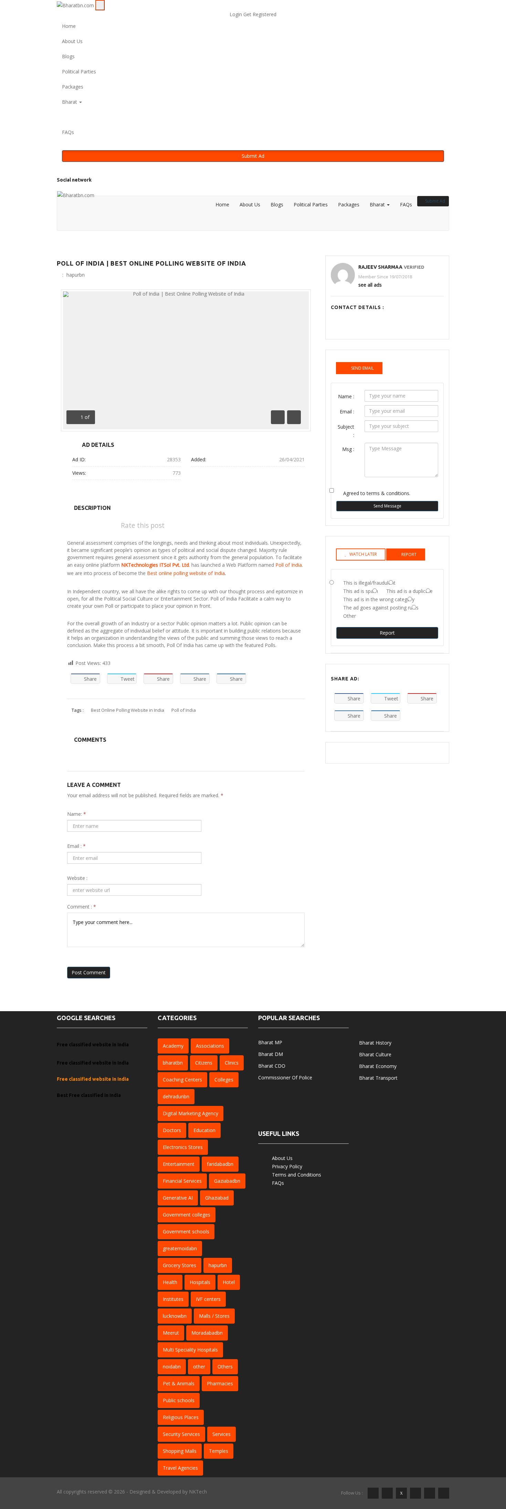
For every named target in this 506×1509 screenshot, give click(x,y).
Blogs (68, 56)
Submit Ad (253, 156)
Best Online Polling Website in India (127, 710)
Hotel (229, 1282)
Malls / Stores (214, 1316)
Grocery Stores (179, 1265)
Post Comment (89, 972)
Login (236, 14)
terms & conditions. (388, 493)
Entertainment (178, 1164)
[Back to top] (490, 1470)
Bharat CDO (271, 1066)
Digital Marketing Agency (190, 1113)
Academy (173, 1046)
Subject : (346, 430)
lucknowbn (175, 1316)
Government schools (186, 1231)
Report (387, 632)
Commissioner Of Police (285, 1077)
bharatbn (173, 1062)
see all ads (370, 284)
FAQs (68, 132)
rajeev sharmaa (380, 267)
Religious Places (181, 1417)
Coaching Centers (182, 1079)
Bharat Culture (375, 1054)
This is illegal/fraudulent (369, 582)
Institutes (173, 1299)
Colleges (223, 1079)
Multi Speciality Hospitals (190, 1349)
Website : (77, 878)
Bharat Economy (378, 1066)
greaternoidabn (180, 1248)
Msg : (348, 449)
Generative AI (178, 1197)
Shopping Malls (180, 1451)
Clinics (232, 1062)
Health (170, 1282)
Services (221, 1434)
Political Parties (79, 71)
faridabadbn (220, 1164)
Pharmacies (220, 1383)
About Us (72, 41)
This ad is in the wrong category (378, 599)
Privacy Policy (287, 1166)
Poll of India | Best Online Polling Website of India (151, 263)
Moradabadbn (207, 1333)
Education (204, 1130)
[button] (253, 117)
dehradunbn (176, 1096)
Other (349, 616)
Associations (210, 1046)
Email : (76, 846)
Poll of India (288, 565)
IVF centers (208, 1299)
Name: (76, 814)
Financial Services (182, 1181)
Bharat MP (270, 1042)
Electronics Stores (183, 1147)
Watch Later (363, 554)
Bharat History (375, 1042)
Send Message (387, 506)
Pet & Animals (178, 1383)
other (199, 1366)
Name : (346, 396)
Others (225, 1366)
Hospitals (200, 1282)
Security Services (181, 1434)
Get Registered (259, 14)
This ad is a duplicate (409, 591)
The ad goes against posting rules (381, 607)
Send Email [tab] (362, 368)
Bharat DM (270, 1054)
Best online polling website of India (186, 573)
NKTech (198, 1491)
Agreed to (376, 493)
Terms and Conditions (296, 1174)
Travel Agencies (180, 1468)
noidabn (172, 1366)
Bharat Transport (378, 1078)
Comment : (81, 906)
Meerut (171, 1333)
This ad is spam (360, 591)
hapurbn (75, 274)
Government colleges (186, 1214)
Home (69, 26)
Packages (72, 86)
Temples (218, 1451)
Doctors (172, 1130)
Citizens (203, 1062)
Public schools (178, 1400)
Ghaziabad (217, 1197)
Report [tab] (409, 554)
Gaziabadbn (227, 1181)
